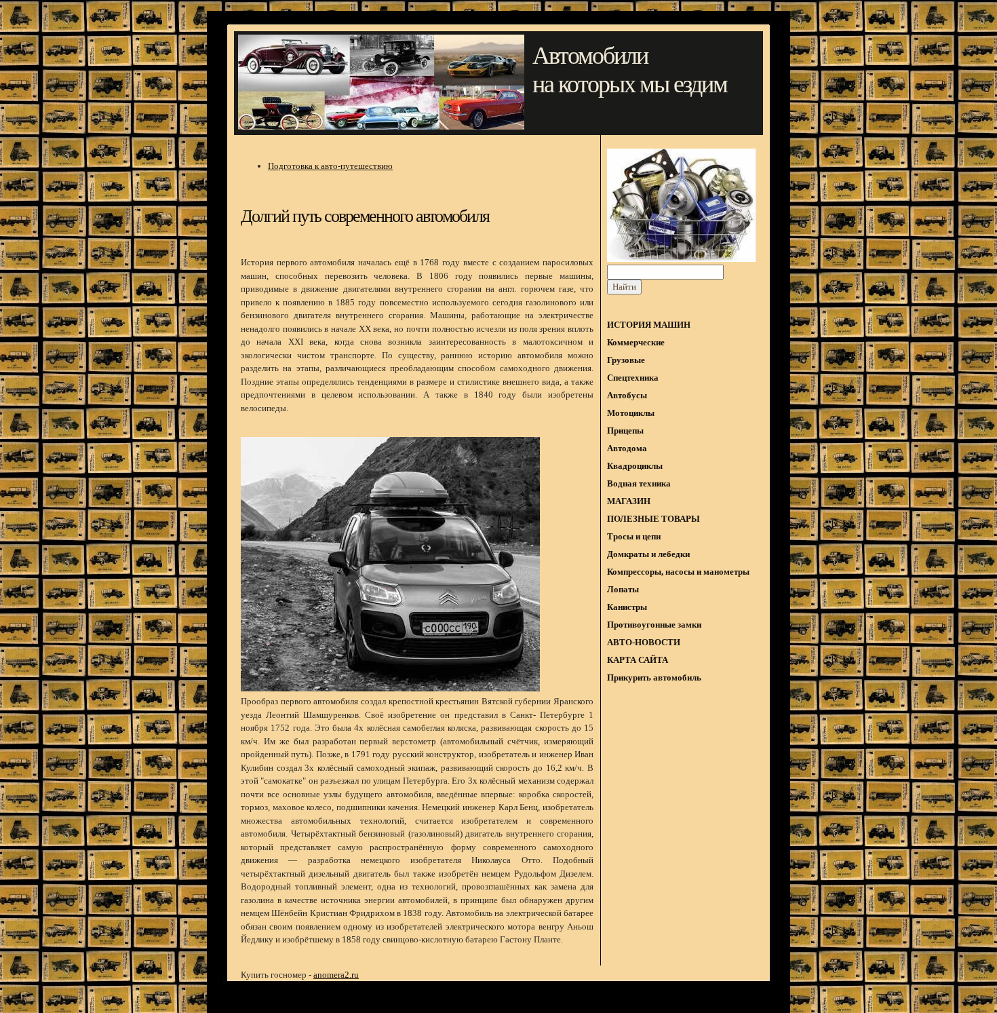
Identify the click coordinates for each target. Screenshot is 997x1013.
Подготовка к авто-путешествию (330, 166)
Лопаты (623, 589)
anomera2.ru (336, 975)
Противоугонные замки (654, 624)
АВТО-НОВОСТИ (643, 642)
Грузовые (626, 360)
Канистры (627, 607)
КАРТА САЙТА (637, 660)
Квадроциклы (635, 466)
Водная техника (639, 483)
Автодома (627, 448)
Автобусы (627, 395)
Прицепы (625, 430)
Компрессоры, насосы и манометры (678, 572)
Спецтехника (633, 377)
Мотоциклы (630, 413)
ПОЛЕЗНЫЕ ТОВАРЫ (653, 519)
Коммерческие (636, 342)
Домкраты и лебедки (648, 554)
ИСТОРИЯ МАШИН (648, 325)
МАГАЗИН (628, 501)
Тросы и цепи (634, 536)
